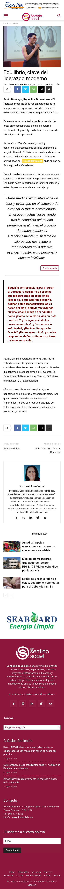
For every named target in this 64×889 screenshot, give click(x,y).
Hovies (57, 875)
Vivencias (36, 872)
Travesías (8, 875)
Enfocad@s (23, 872)
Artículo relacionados (16, 533)
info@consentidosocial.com (39, 694)
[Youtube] (46, 518)
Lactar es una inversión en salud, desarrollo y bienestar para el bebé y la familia (40, 582)
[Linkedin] (32, 518)
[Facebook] (17, 518)
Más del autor (39, 533)
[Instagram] (25, 518)
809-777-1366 (15, 813)
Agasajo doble (11, 448)
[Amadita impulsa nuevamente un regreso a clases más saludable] (11, 546)
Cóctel (47, 875)
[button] (59, 15)
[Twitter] (39, 518)
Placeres (48, 872)
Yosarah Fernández (17, 84)
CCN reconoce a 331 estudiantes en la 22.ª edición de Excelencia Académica (31, 767)
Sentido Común (33, 875)
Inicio (12, 872)
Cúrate (19, 875)
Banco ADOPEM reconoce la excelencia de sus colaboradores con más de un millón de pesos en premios (29, 751)
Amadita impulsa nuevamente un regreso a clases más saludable (38, 546)
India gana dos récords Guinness (48, 450)
